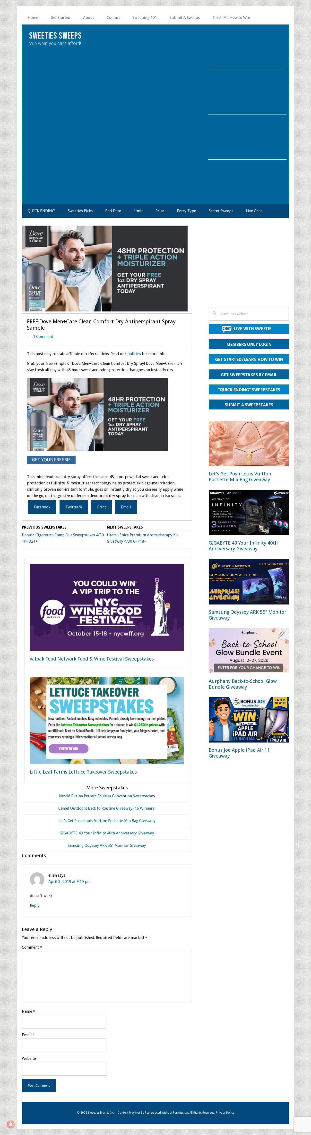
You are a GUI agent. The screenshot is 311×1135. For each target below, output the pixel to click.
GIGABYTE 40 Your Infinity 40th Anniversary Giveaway (107, 833)
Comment (32, 947)
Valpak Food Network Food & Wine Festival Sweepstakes (92, 659)
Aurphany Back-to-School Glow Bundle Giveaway (243, 684)
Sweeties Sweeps (55, 36)
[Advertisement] (249, 267)
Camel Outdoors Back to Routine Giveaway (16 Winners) (107, 808)
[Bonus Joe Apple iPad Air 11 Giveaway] (249, 720)
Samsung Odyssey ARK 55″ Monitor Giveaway (107, 845)
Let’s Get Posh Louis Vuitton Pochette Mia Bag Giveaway (107, 820)
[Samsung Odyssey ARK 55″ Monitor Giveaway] (249, 582)
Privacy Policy (225, 1112)
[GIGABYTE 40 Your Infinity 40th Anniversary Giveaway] (249, 513)
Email (28, 1035)
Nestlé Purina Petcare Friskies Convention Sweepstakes (107, 796)
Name (28, 1011)
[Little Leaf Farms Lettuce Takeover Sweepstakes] (107, 721)
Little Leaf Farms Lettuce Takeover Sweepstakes (83, 772)
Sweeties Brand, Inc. (101, 1112)
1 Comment (43, 336)
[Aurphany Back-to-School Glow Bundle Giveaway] (249, 651)
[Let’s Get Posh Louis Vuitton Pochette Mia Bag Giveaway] (249, 444)
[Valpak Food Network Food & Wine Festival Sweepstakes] (107, 608)
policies (134, 353)
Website (29, 1058)
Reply (35, 905)
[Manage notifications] (11, 1124)
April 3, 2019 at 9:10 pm (69, 881)
